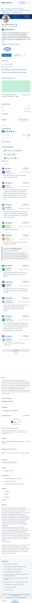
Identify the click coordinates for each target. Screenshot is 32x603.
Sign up (22, 2)
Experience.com (13, 594)
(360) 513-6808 (8, 64)
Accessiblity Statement (20, 597)
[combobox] (15, 125)
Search (3, 8)
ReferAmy (17, 55)
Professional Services (11, 8)
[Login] (18, 2)
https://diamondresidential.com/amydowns (15, 69)
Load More (16, 350)
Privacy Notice (9, 597)
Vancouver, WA (8, 67)
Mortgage (21, 8)
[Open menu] (29, 2)
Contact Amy (6, 55)
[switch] (28, 135)
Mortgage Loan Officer (7, 10)
